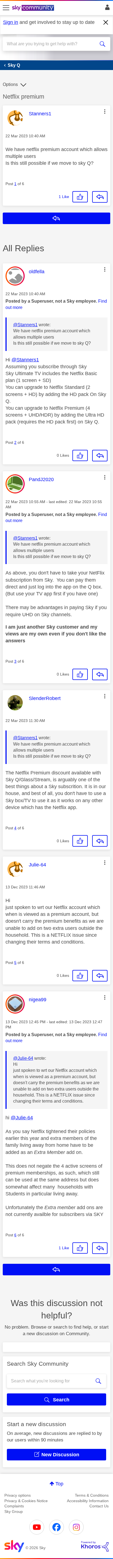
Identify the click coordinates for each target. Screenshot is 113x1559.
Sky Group (13, 1511)
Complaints (14, 1506)
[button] (105, 111)
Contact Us (99, 1506)
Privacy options (17, 1495)
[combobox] (51, 44)
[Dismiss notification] (105, 22)
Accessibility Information (88, 1501)
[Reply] (100, 197)
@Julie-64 (23, 1058)
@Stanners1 (25, 324)
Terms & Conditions (92, 1495)
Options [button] (10, 84)
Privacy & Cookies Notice (26, 1501)
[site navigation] (6, 7)
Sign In (106, 9)
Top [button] (59, 1484)
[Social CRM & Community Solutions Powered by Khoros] (95, 1546)
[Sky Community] (33, 8)
